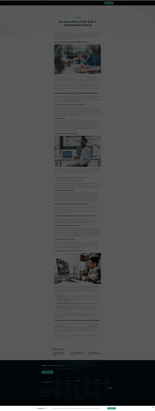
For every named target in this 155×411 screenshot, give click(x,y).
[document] (77, 205)
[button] (153, 407)
